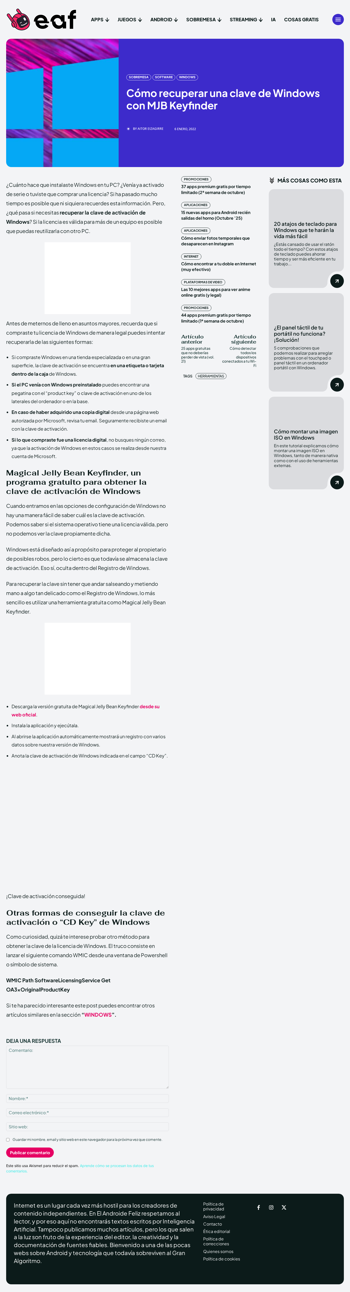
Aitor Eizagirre (150, 129)
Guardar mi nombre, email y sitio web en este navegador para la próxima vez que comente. (87, 1139)
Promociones (196, 179)
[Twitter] (284, 1208)
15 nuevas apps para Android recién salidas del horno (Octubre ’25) (215, 215)
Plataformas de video (203, 282)
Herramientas (211, 376)
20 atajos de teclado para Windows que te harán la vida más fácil (305, 229)
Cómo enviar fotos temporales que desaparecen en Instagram (215, 240)
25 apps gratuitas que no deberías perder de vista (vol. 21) (197, 354)
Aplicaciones (196, 205)
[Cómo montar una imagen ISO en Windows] (306, 410)
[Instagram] (271, 1208)
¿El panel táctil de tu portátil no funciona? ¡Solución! (299, 333)
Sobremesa (139, 77)
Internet (191, 256)
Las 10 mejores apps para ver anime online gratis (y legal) (215, 292)
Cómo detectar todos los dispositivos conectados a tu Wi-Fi (239, 357)
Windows (187, 77)
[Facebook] (258, 1208)
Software (164, 77)
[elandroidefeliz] (41, 19)
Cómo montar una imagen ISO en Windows (306, 434)
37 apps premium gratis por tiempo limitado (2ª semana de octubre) (216, 189)
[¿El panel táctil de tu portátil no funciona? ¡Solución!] (306, 306)
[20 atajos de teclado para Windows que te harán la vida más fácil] (306, 202)
